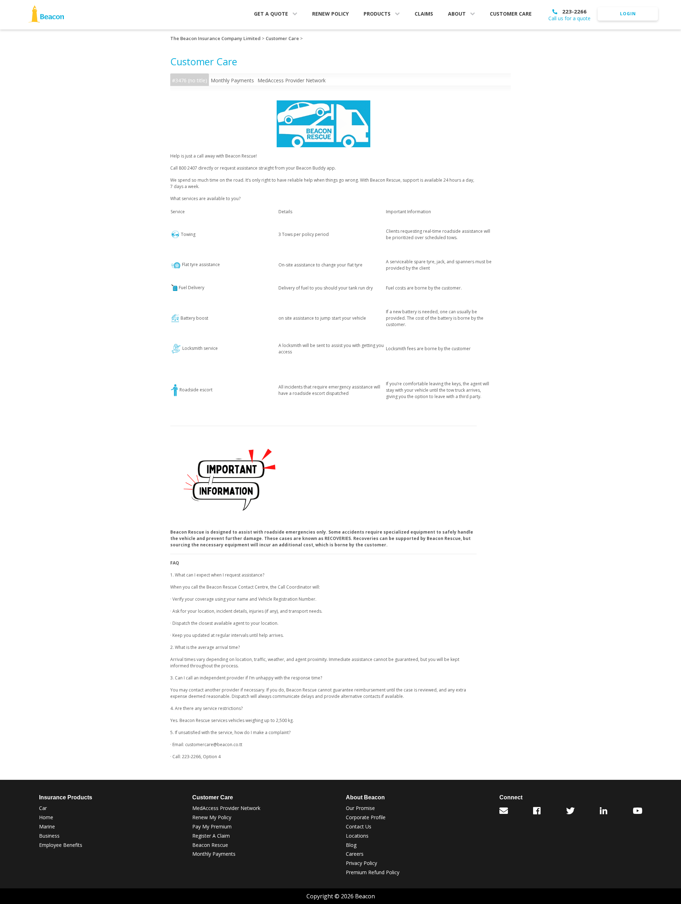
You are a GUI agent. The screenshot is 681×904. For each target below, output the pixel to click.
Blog (351, 845)
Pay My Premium (212, 826)
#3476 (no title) (189, 80)
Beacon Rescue (210, 845)
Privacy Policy (361, 863)
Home (46, 817)
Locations (357, 835)
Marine (47, 826)
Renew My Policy (211, 817)
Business (49, 835)
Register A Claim (211, 835)
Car (43, 808)
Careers (355, 853)
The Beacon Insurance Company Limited (215, 38)
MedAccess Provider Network (292, 80)
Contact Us (358, 826)
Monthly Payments (232, 80)
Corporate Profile (366, 817)
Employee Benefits (60, 845)
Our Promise (360, 808)
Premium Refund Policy (372, 872)
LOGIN (628, 14)
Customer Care (282, 38)
